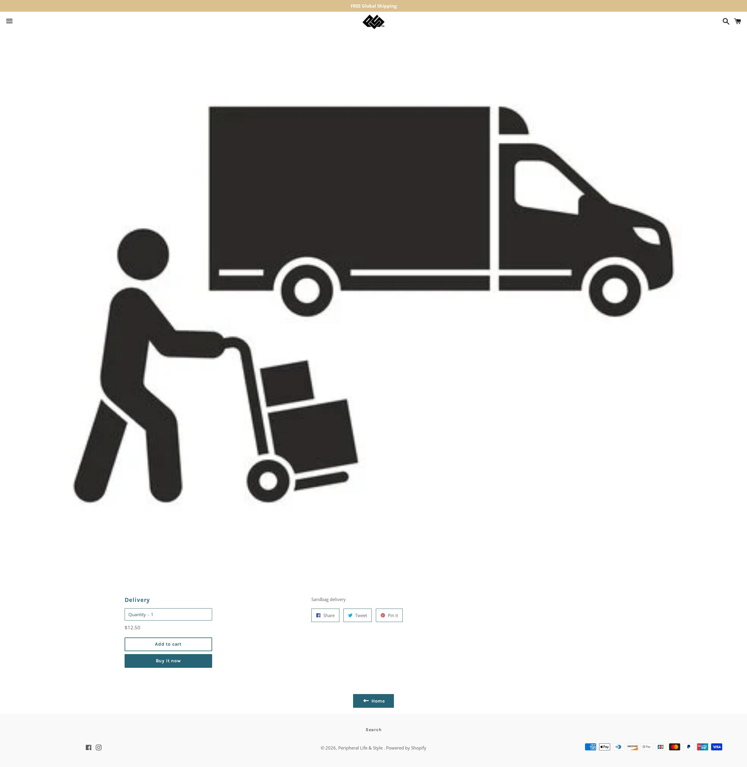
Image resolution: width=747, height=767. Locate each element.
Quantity (137, 614)
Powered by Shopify (406, 748)
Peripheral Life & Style (361, 748)
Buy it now (168, 660)
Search (374, 729)
